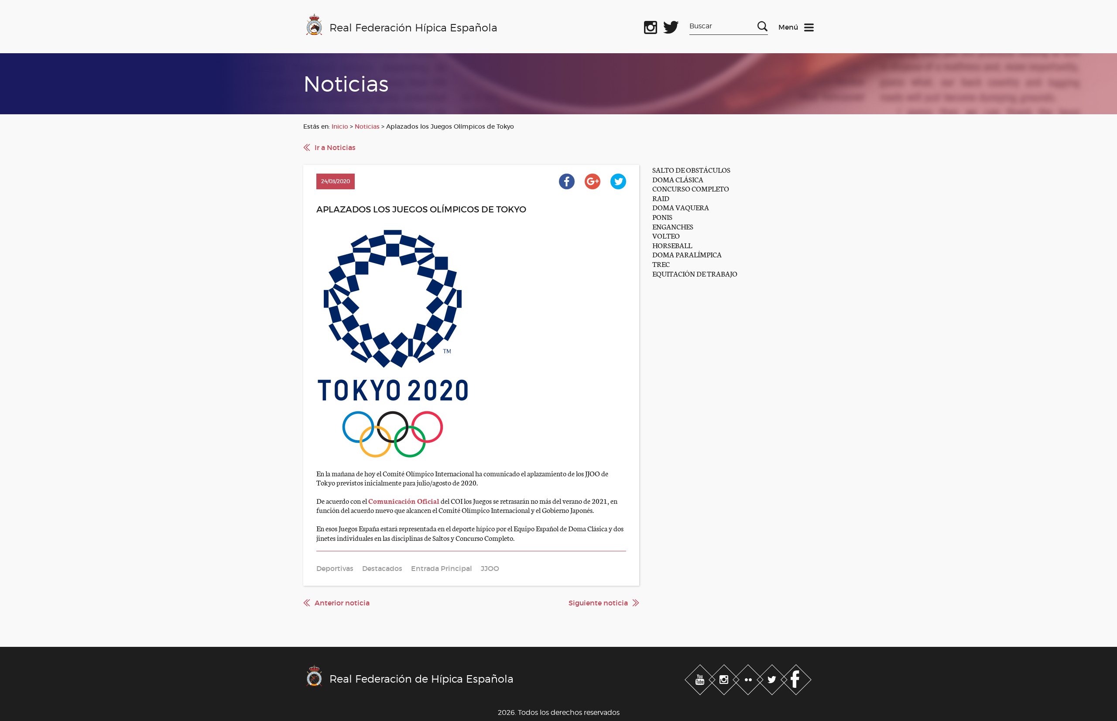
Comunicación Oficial (403, 500)
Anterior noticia (342, 602)
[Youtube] (701, 677)
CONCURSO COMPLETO (690, 188)
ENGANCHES (672, 226)
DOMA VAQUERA (680, 207)
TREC (661, 264)
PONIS (662, 217)
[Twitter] (773, 677)
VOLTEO (666, 235)
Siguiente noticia (598, 602)
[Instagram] (725, 677)
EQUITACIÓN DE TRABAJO (694, 273)
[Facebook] (796, 677)
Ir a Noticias (335, 147)
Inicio (340, 126)
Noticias (367, 126)
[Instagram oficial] (650, 25)
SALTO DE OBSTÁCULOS (691, 169)
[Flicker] (749, 677)
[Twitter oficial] (671, 25)
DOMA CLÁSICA (677, 179)
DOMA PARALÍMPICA (687, 254)
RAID (660, 198)
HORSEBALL (672, 245)
